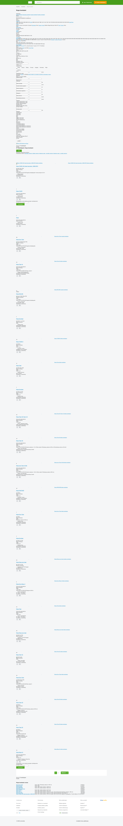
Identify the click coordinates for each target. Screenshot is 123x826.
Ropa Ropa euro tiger (21, 562)
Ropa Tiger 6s (19, 264)
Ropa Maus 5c (19, 752)
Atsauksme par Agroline (42, 809)
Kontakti (18, 807)
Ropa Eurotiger (19, 318)
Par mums (18, 803)
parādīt (19, 140)
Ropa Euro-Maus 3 (20, 584)
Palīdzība (18, 805)
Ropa (17, 217)
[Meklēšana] (36, 2)
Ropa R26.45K (19, 294)
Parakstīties (20, 204)
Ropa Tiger (18, 365)
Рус (19, 812)
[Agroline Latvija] (21, 2)
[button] (17, 178)
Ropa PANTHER (20, 490)
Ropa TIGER (19, 191)
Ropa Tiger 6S (19, 440)
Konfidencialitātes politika (43, 805)
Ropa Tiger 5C (19, 654)
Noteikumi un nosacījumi (43, 803)
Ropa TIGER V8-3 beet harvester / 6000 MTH (27, 166)
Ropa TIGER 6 (19, 341)
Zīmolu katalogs (41, 812)
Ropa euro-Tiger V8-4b (21, 465)
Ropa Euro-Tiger (20, 514)
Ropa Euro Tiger (20, 239)
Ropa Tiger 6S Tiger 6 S (22, 417)
